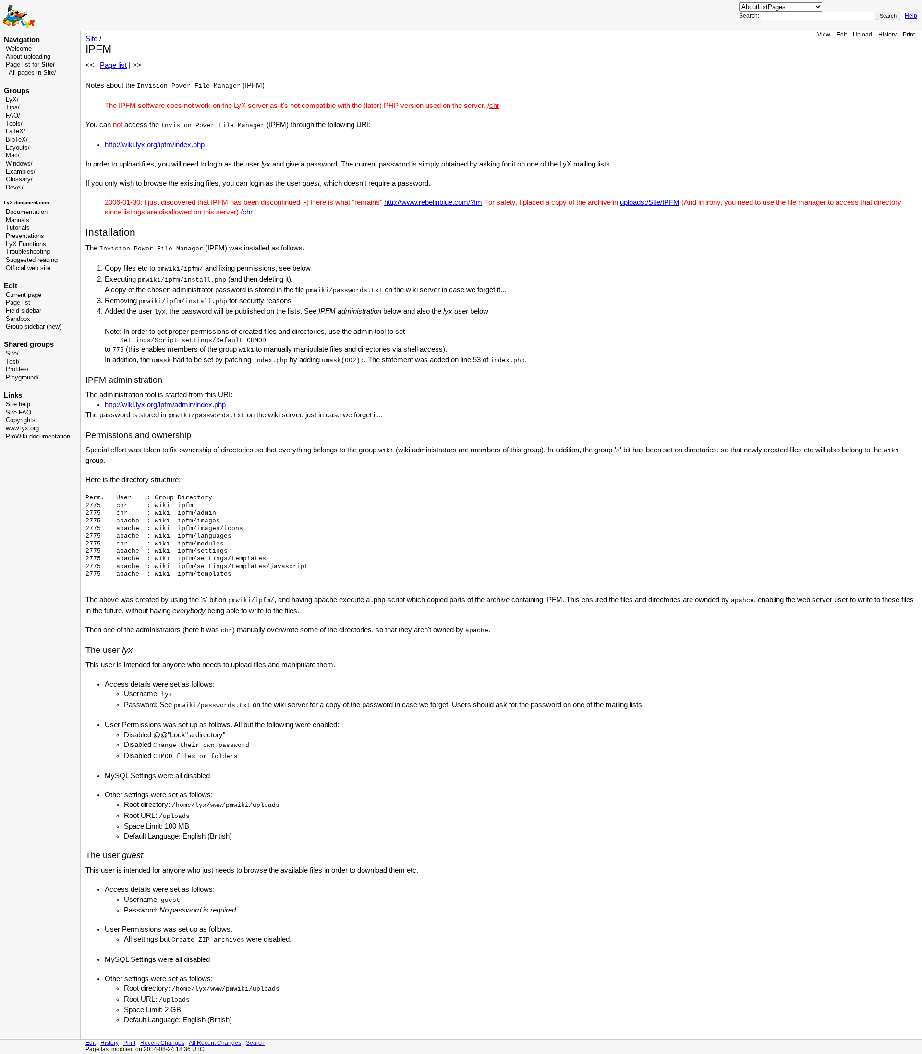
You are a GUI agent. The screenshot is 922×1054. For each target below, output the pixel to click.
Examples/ (21, 171)
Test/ (13, 361)
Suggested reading (32, 260)
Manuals (17, 220)
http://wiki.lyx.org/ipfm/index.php (155, 145)
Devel (14, 187)
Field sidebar (23, 311)
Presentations (25, 236)
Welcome (19, 49)
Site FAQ (18, 412)
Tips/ (13, 107)
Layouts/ (18, 147)
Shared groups (29, 344)
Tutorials (18, 228)
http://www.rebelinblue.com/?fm (433, 202)
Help (911, 15)
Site (91, 39)
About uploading (28, 56)
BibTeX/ (17, 139)
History (887, 34)
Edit (842, 34)
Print (909, 34)
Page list (18, 302)
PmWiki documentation (38, 436)
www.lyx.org (22, 428)
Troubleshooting (28, 252)
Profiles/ (17, 369)
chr (494, 105)
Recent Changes (162, 1043)
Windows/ (19, 163)
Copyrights (21, 420)
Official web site (28, 268)
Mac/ (13, 155)
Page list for (30, 64)
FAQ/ (13, 115)
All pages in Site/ (32, 73)
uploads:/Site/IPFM (649, 202)
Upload (862, 34)
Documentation (27, 212)
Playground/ (22, 377)
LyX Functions (26, 244)
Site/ (12, 353)
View (823, 34)
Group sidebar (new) (33, 326)
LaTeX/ (15, 131)
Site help (18, 404)
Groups (16, 91)
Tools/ (14, 123)
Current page (23, 295)
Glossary (18, 179)
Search (255, 1043)
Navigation (22, 40)
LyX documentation (26, 202)
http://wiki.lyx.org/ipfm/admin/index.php (165, 405)
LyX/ (12, 99)
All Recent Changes (215, 1043)
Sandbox (18, 319)
